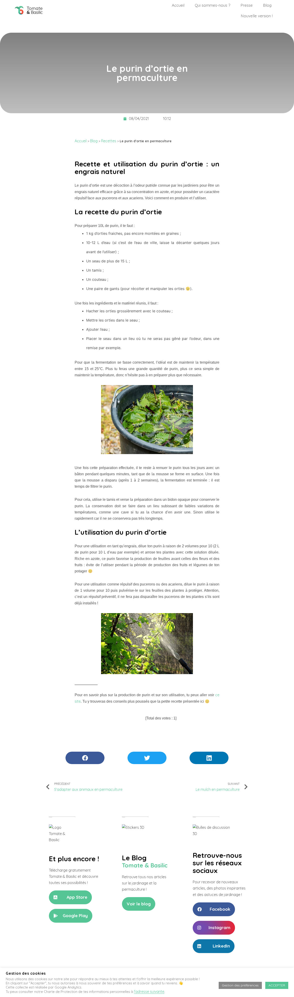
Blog (267, 5)
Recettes (108, 141)
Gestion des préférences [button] (240, 985)
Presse (246, 5)
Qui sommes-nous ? (212, 5)
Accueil (178, 5)
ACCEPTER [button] (277, 985)
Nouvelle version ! (257, 15)
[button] (70, 897)
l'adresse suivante (149, 991)
